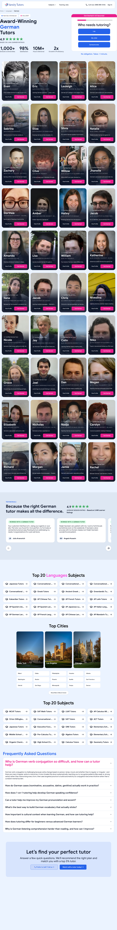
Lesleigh (66, 86)
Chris (64, 298)
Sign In (110, 5)
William (66, 255)
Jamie (65, 467)
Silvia (64, 128)
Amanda (9, 255)
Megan (94, 382)
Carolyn (95, 424)
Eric (35, 86)
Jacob (94, 213)
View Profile (8, 97)
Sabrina (9, 128)
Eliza (35, 128)
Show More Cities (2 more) (58, 693)
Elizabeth (10, 424)
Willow (65, 171)
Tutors (2, 11)
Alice (93, 86)
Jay (34, 340)
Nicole (8, 340)
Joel (35, 382)
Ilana (7, 298)
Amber (36, 213)
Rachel (94, 467)
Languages (9, 11)
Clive (35, 171)
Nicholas (38, 424)
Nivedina (95, 297)
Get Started (20, 97)
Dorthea (9, 213)
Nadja (65, 424)
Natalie (94, 128)
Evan (7, 86)
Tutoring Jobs (64, 5)
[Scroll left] (8, 548)
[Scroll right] (108, 548)
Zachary (9, 170)
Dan (63, 382)
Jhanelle (95, 170)
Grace (8, 382)
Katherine (96, 255)
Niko (93, 340)
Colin (64, 340)
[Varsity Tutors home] (14, 4)
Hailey (65, 213)
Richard (9, 467)
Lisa (35, 255)
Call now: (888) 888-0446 (96, 5)
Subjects (51, 5)
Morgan (37, 467)
